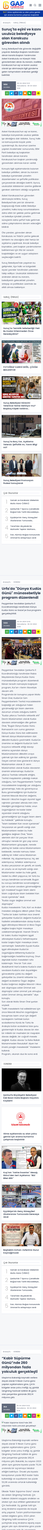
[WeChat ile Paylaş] (29, 93)
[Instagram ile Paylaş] (34, 93)
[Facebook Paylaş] (16, 93)
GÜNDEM (16, 582)
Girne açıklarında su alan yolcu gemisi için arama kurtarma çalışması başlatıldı (21, 13)
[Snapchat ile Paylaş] (38, 93)
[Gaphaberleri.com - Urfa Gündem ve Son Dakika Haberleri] (13, 5)
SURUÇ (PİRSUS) (19, 23)
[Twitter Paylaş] (11, 93)
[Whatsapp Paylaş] (7, 93)
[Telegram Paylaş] (20, 93)
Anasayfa (6, 23)
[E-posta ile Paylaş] (25, 93)
